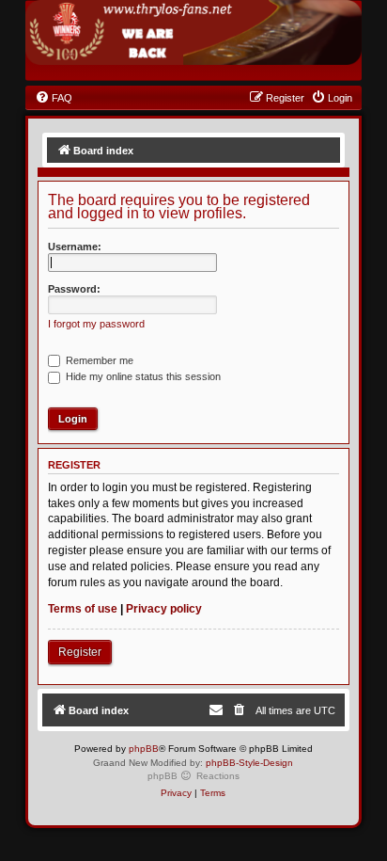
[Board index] (193, 32)
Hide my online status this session (142, 376)
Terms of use (82, 608)
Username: (74, 246)
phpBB (144, 748)
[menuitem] (53, 98)
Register (79, 652)
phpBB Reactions (193, 776)
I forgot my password (96, 323)
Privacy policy (164, 608)
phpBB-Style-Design (249, 762)
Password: (74, 289)
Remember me (98, 360)
